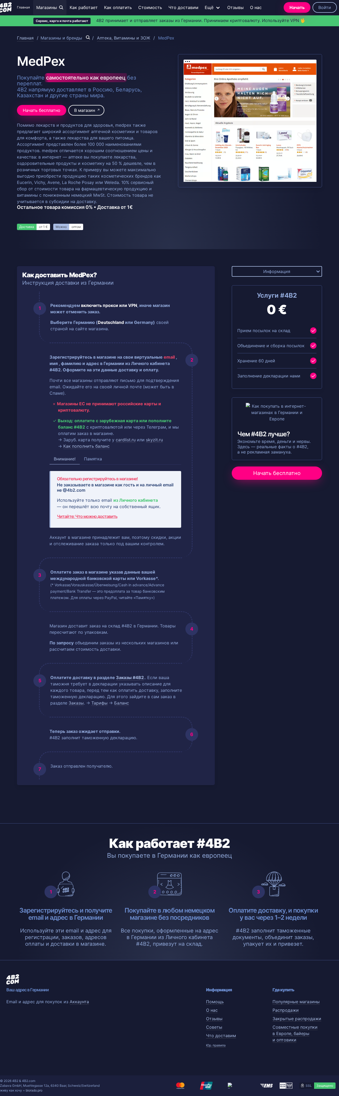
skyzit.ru (154, 439)
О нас (256, 7)
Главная (23, 7)
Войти (324, 7)
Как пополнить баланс (86, 446)
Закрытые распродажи (297, 1018)
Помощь (215, 1001)
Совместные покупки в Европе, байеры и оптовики (295, 1033)
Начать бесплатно (41, 110)
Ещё (209, 7)
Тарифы (99, 703)
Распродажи (286, 1010)
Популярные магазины (296, 1001)
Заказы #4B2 (130, 677)
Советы (214, 1027)
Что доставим (183, 7)
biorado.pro (34, 1090)
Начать (297, 7)
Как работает (84, 7)
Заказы (76, 703)
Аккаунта (79, 1001)
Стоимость (150, 7)
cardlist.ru (126, 439)
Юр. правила (216, 1045)
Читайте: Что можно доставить (87, 516)
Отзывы (235, 7)
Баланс (121, 703)
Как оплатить (118, 7)
